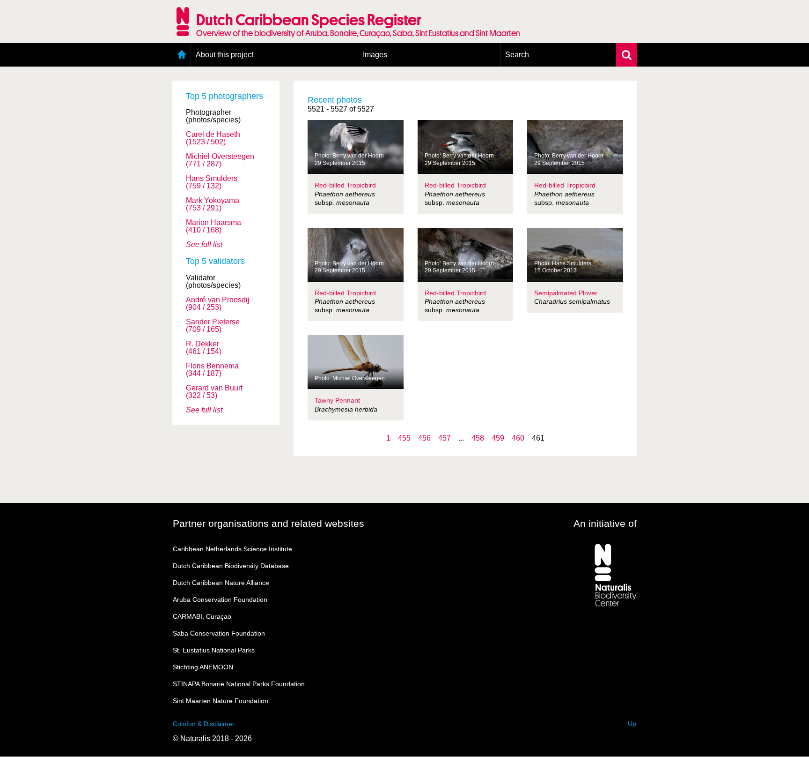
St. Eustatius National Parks (214, 650)
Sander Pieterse (213, 325)
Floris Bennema (212, 369)
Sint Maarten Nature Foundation (220, 701)
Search (517, 55)
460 (518, 438)
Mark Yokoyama (212, 204)
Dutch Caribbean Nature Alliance (221, 582)
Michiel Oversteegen (220, 160)
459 (498, 438)
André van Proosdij (218, 303)
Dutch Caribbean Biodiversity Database (231, 566)
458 (477, 438)
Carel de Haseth (213, 138)
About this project (224, 55)
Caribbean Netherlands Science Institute (232, 549)
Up (632, 723)
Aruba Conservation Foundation (220, 599)
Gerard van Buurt (214, 391)
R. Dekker (203, 347)
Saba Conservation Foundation (219, 633)
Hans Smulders (211, 182)
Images (375, 55)
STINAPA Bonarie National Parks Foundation (239, 684)
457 (444, 438)
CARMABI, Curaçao (202, 616)
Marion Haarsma (213, 226)
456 (424, 438)
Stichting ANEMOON (203, 667)
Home (181, 55)
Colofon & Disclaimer (204, 723)
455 (404, 438)
